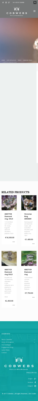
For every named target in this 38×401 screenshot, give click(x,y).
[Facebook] (3, 2)
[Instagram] (6, 2)
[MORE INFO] (14, 241)
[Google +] (9, 2)
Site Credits (32, 394)
